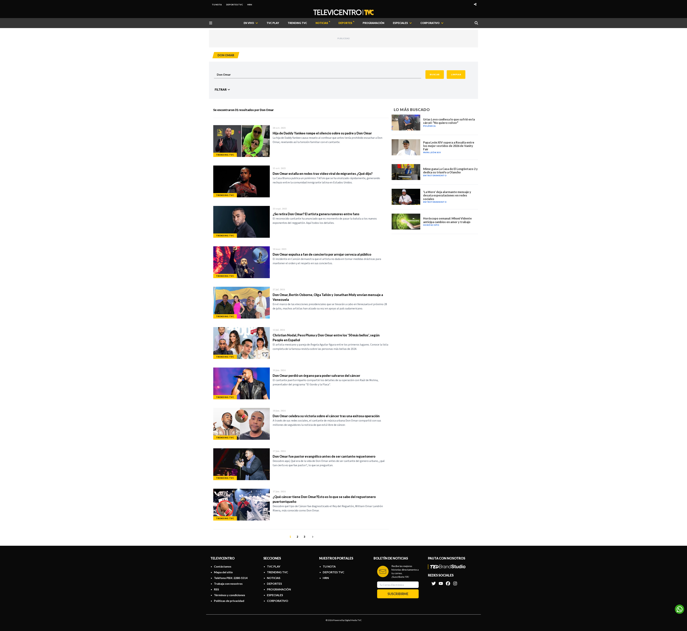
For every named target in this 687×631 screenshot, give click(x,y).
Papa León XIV (432, 152)
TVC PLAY (273, 22)
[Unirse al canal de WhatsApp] (679, 609)
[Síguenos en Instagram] (455, 582)
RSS (216, 589)
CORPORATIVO (277, 600)
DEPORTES (345, 22)
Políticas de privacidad (229, 600)
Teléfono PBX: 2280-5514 (230, 578)
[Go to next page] (312, 537)
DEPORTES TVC (234, 4)
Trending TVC (225, 155)
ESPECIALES (275, 595)
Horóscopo (431, 225)
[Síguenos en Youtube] (441, 582)
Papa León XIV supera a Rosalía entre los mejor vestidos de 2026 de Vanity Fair (448, 146)
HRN (249, 4)
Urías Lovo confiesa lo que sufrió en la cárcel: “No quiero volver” (449, 121)
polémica (429, 126)
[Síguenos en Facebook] (448, 582)
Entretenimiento (435, 175)
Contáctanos (222, 566)
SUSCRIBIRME (398, 594)
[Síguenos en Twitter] (434, 582)
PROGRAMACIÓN (373, 22)
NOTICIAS (322, 22)
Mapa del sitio (223, 572)
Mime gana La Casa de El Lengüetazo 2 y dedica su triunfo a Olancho (450, 170)
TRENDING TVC (297, 22)
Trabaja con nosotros (228, 583)
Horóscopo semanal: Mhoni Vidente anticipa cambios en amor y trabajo (447, 220)
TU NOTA (217, 4)
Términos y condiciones (229, 595)
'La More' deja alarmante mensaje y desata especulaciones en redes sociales (447, 195)
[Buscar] (476, 23)
